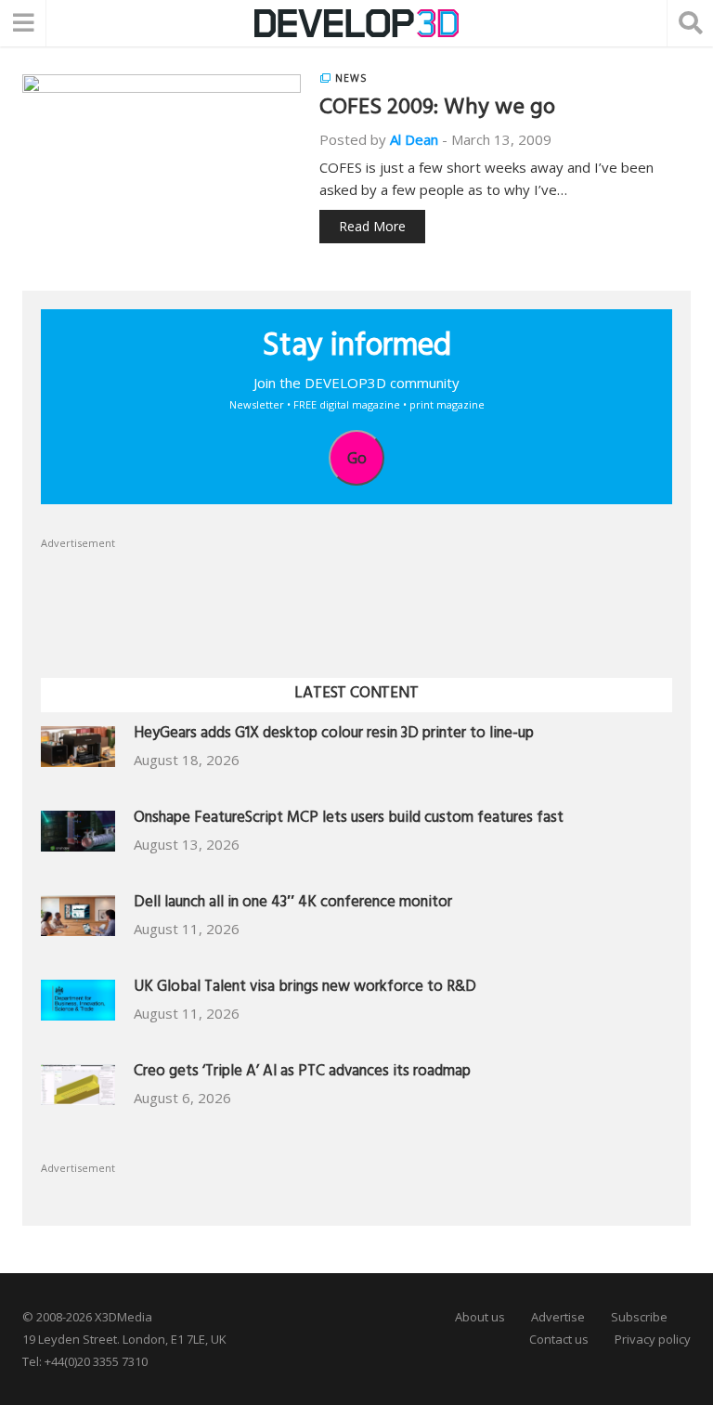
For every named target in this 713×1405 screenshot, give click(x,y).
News (351, 78)
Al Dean (414, 139)
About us (480, 1316)
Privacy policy (653, 1339)
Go (357, 458)
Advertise (558, 1316)
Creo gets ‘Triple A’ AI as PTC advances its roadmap (302, 1073)
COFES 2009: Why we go (437, 109)
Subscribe (639, 1316)
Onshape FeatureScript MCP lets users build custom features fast (349, 819)
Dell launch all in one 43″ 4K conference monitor (293, 904)
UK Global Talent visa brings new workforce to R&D (305, 988)
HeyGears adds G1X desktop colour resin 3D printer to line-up (334, 735)
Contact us (559, 1339)
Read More (372, 226)
